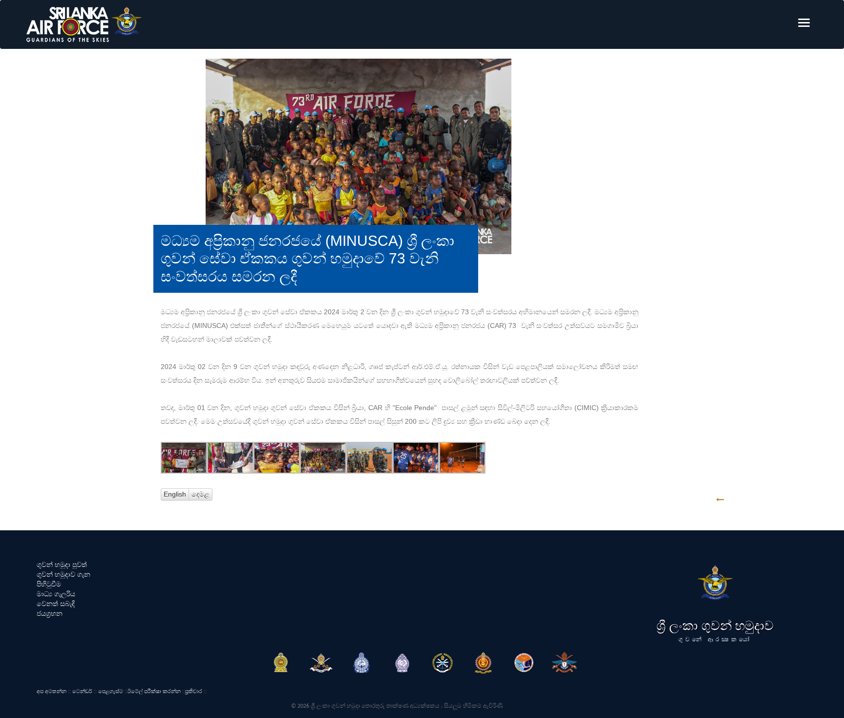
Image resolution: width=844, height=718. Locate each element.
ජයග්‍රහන (50, 613)
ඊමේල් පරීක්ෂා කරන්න (154, 691)
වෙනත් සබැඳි (56, 604)
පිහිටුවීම (49, 584)
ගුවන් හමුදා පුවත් (62, 564)
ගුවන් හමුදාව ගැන (63, 574)
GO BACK (750, 500)
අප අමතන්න (51, 691)
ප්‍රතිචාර (193, 691)
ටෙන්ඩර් (82, 691)
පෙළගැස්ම (110, 691)
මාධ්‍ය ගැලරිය (56, 594)
